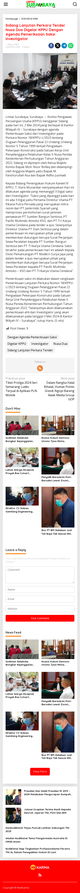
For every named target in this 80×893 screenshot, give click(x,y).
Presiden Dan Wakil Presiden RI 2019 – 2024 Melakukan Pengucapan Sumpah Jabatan (47, 792)
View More (40, 771)
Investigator (39, 344)
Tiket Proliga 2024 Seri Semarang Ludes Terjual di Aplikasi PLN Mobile (21, 386)
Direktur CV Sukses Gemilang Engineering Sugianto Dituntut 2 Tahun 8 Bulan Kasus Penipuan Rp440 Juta (22, 510)
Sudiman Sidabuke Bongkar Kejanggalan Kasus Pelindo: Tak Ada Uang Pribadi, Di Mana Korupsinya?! (20, 439)
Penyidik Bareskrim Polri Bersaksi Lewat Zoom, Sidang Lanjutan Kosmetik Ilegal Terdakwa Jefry (57, 479)
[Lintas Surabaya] (40, 4)
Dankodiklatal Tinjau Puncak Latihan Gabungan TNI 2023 (37, 829)
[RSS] (40, 368)
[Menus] (6, 4)
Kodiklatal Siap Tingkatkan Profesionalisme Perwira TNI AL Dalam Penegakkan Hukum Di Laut (38, 850)
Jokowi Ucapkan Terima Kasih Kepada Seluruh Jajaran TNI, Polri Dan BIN (47, 811)
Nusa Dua (60, 344)
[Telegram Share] (64, 45)
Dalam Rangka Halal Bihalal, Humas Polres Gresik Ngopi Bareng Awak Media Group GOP (59, 388)
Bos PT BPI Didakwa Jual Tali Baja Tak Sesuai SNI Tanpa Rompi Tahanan (56, 532)
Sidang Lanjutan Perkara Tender (30, 350)
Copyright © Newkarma (16, 887)
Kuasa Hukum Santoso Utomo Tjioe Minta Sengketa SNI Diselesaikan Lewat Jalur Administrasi (57, 439)
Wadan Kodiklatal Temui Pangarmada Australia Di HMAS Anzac (36, 840)
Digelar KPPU (16, 344)
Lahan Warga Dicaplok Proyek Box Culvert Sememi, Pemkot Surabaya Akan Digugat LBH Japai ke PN (20, 471)
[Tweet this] (57, 45)
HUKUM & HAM (13, 47)
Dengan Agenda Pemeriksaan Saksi (32, 337)
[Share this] (51, 45)
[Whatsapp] (70, 45)
